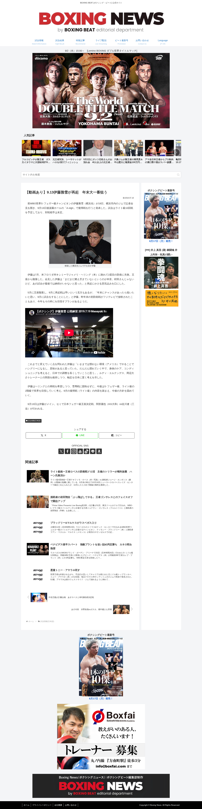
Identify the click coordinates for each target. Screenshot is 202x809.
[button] (176, 152)
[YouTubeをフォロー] (80, 451)
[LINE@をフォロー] (93, 451)
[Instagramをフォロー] (74, 451)
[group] (36, 153)
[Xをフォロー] (61, 451)
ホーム (26, 805)
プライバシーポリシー (42, 805)
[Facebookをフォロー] (67, 451)
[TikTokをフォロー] (86, 451)
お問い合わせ (71, 805)
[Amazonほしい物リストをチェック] (99, 451)
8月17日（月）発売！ (161, 241)
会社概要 (58, 805)
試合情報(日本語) (34, 421)
